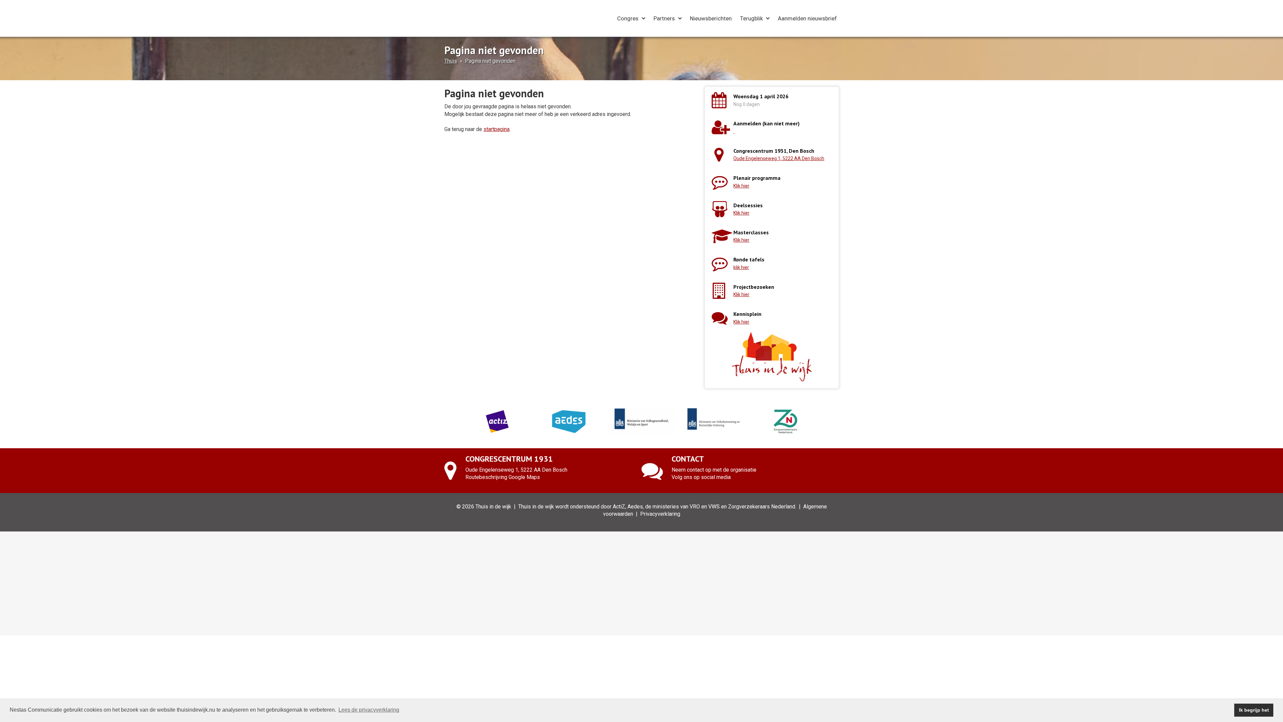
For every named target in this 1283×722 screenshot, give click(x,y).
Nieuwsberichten (711, 18)
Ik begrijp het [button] (1254, 710)
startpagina (496, 129)
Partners (664, 18)
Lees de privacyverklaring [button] (368, 710)
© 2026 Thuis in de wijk (483, 506)
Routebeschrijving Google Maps (502, 477)
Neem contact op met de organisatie (714, 470)
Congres (627, 18)
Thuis (450, 61)
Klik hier (741, 186)
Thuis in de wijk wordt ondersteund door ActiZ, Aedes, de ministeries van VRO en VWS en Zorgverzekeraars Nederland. (657, 506)
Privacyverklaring (660, 514)
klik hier (741, 267)
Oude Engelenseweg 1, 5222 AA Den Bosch (778, 158)
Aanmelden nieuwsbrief (807, 18)
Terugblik (751, 18)
